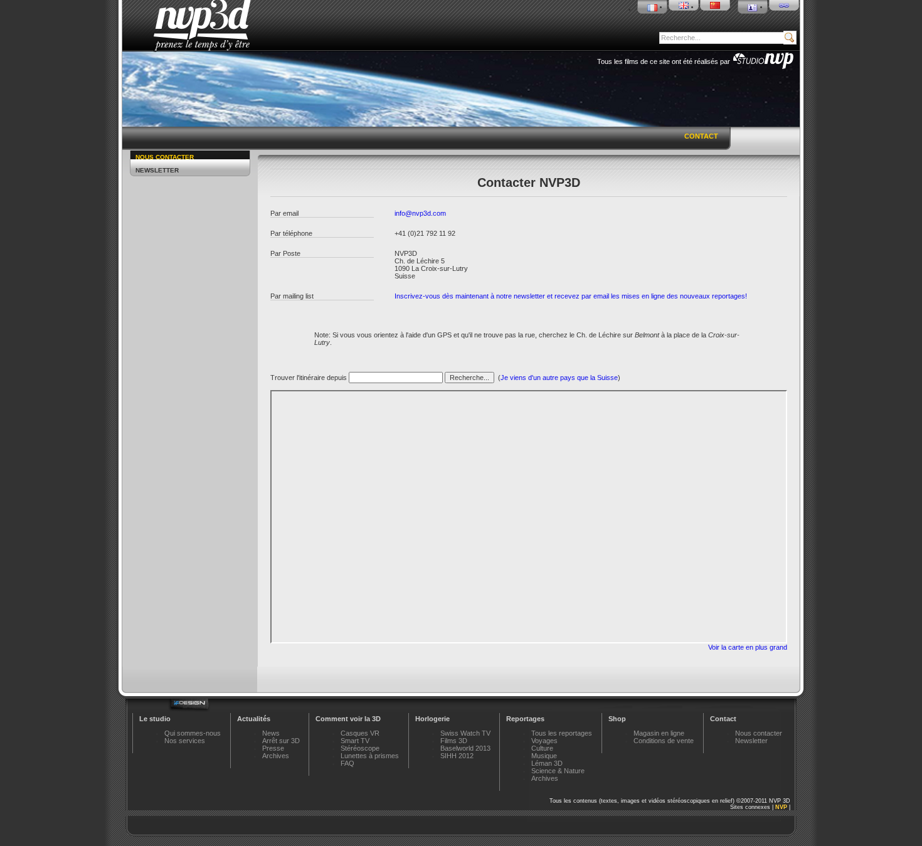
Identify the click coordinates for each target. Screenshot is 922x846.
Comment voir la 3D (348, 718)
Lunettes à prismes (370, 755)
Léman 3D (547, 763)
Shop (617, 718)
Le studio (155, 718)
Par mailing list (292, 296)
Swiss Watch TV (465, 733)
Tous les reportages (561, 733)
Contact (701, 136)
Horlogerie (432, 718)
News (271, 733)
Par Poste (285, 253)
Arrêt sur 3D (281, 740)
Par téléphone (291, 233)
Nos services (184, 740)
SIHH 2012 (457, 755)
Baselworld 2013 (465, 748)
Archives (275, 755)
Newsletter (157, 170)
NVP (781, 807)
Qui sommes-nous (192, 733)
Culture (542, 748)
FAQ (347, 763)
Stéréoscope (360, 748)
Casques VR (360, 733)
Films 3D (453, 740)
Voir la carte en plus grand (747, 647)
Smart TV (355, 740)
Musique (544, 755)
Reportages (525, 718)
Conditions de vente (663, 740)
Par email (284, 213)
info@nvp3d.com (420, 213)
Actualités (253, 718)
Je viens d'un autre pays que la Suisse (559, 377)
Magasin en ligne (658, 733)
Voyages (544, 740)
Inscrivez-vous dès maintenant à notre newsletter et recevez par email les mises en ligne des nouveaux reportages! (571, 296)
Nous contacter (164, 157)
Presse (273, 748)
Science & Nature (558, 771)
